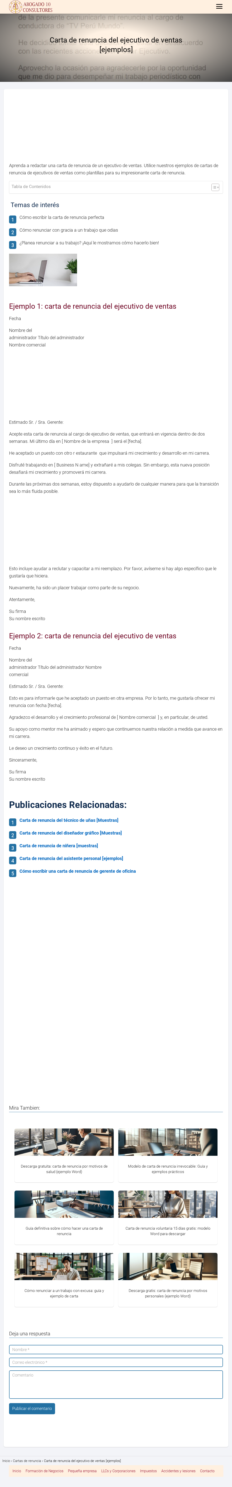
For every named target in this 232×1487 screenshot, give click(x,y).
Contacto (207, 1471)
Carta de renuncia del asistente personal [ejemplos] (71, 858)
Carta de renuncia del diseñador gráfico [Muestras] (70, 833)
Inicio (16, 1471)
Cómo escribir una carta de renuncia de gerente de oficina (77, 871)
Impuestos (148, 1471)
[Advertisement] (116, 128)
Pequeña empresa (82, 1471)
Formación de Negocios (44, 1471)
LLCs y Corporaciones (118, 1471)
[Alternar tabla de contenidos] (213, 187)
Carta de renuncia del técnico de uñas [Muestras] (68, 820)
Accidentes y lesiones (178, 1471)
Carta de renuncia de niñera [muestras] (58, 845)
